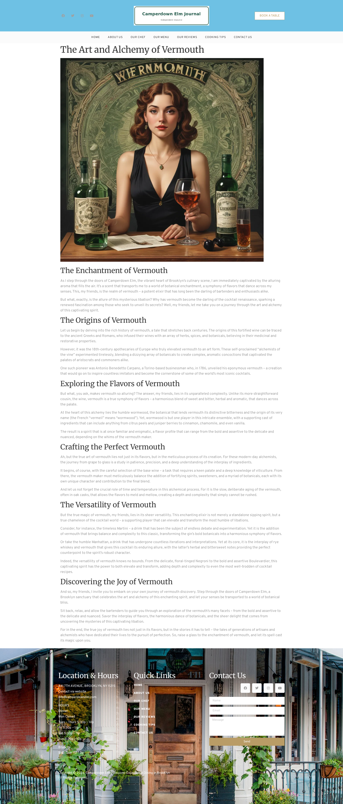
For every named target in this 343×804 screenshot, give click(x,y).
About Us (115, 37)
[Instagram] (82, 15)
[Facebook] (63, 15)
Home (95, 37)
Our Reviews (187, 37)
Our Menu (161, 37)
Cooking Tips (215, 37)
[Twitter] (72, 15)
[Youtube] (91, 15)
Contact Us (243, 37)
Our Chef (138, 37)
